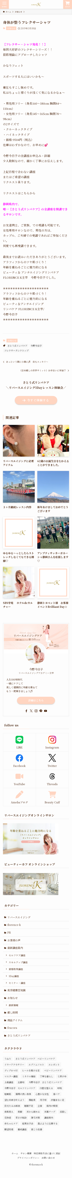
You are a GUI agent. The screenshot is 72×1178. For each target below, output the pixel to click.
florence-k (14, 925)
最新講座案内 (15, 948)
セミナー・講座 (17, 983)
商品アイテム (15, 1020)
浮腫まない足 (57, 1099)
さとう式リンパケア (17, 345)
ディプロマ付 (11, 1070)
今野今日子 (36, 345)
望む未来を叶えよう (14, 1099)
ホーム (15, 1153)
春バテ (56, 1093)
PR (9, 932)
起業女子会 (27, 1123)
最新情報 (13, 1005)
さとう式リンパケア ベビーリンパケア (35, 1058)
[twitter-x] (31, 711)
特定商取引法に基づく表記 (47, 1153)
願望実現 (8, 1129)
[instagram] (36, 711)
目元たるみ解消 (12, 1105)
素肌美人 (8, 1111)
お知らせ (11, 28)
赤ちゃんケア (11, 1123)
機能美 (32, 1099)
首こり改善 (36, 1129)
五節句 (21, 1082)
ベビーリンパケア (53, 1070)
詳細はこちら (36, 700)
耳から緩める (33, 1111)
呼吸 (59, 1088)
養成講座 (22, 1129)
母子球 (43, 1099)
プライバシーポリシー (28, 1157)
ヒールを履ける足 (31, 1070)
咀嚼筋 (7, 1093)
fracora (12, 1028)
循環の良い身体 (23, 1093)
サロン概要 (26, 1153)
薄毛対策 (35, 1117)
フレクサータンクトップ (16, 350)
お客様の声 (13, 940)
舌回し (63, 1111)
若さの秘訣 (21, 1117)
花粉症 (7, 1117)
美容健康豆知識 (16, 990)
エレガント (54, 1064)
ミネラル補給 (28, 1076)
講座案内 (48, 1117)
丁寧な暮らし (46, 1076)
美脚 (20, 1111)
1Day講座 (14, 976)
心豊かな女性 (42, 1093)
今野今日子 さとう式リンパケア (45, 1082)
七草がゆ (62, 1076)
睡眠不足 (28, 1105)
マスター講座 (11, 1076)
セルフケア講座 (17, 955)
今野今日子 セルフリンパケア (19, 1088)
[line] (41, 711)
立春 (40, 1105)
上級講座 (8, 1082)
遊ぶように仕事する (48, 1123)
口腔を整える (46, 1088)
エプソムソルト (36, 1064)
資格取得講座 (16, 969)
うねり (7, 1058)
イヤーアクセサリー (14, 1064)
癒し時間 (12, 1012)
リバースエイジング (18, 917)
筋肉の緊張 (52, 1105)
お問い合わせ (48, 1157)
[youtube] (45, 711)
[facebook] (26, 711)
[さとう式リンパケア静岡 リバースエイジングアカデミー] (36, 4)
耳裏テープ (49, 1111)
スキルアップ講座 (18, 962)
